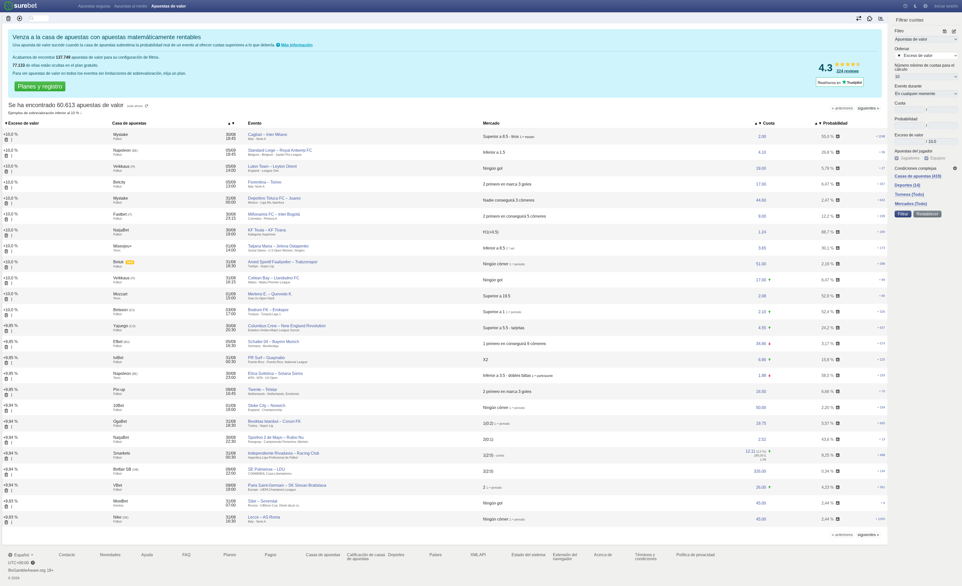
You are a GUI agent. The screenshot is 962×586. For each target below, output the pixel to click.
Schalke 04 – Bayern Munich (273, 342)
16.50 (761, 391)
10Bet (118, 405)
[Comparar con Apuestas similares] (838, 136)
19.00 (761, 168)
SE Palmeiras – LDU (266, 469)
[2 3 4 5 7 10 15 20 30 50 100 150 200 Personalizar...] (926, 76)
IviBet (118, 358)
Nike (121, 517)
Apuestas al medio (130, 6)
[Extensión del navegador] (870, 18)
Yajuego (124, 326)
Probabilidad (906, 119)
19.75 (761, 423)
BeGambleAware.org (27, 570)
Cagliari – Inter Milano (267, 134)
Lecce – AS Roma (264, 517)
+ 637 (881, 327)
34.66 (761, 344)
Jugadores (910, 158)
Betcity (119, 182)
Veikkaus (124, 166)
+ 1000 (880, 519)
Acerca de (603, 555)
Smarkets (121, 453)
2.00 (762, 136)
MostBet (120, 501)
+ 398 (881, 264)
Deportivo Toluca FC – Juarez (274, 198)
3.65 (762, 248)
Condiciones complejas (915, 168)
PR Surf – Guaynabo (266, 358)
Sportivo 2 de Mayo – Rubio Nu (276, 437)
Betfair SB (126, 469)
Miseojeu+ (122, 246)
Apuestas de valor (168, 6)
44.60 (761, 200)
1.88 (762, 375)
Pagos (270, 555)
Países (435, 555)
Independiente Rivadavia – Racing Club (283, 453)
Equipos (937, 158)
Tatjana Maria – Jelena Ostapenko (278, 246)
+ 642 (881, 200)
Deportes (396, 555)
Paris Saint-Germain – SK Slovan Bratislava (287, 485)
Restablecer (927, 214)
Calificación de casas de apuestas (366, 557)
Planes (229, 555)
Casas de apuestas (323, 555)
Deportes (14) (907, 185)
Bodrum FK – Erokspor (268, 310)
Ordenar (902, 49)
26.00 (761, 487)
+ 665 (881, 423)
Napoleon (125, 150)
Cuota (900, 103)
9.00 (762, 216)
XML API (478, 555)
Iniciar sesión (946, 6)
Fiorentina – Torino (264, 182)
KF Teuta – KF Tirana (267, 230)
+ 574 (881, 343)
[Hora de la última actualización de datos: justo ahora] (881, 18)
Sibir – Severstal (262, 501)
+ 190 (881, 232)
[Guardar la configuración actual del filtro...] (945, 31)
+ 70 (882, 391)
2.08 (762, 296)
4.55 (762, 328)
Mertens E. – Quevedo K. (270, 294)
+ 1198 (880, 136)
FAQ (186, 555)
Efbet (121, 342)
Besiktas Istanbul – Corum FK (274, 421)
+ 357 (881, 184)
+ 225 (881, 359)
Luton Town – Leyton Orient (272, 166)
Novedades (110, 555)
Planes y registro (40, 86)
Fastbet (122, 214)
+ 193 (881, 375)
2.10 (762, 312)
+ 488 (881, 455)
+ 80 (882, 296)
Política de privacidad (695, 555)
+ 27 (882, 168)
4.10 (762, 152)
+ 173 (881, 248)
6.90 (762, 360)
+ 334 (881, 407)
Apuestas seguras (94, 6)
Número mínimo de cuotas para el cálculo (924, 67)
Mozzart (120, 294)
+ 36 (882, 152)
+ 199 (881, 216)
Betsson (124, 310)
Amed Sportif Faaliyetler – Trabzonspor (282, 262)
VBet (117, 485)
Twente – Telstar (262, 389)
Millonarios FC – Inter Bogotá (274, 214)
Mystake (120, 134)
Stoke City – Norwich (266, 405)
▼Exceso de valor (21, 123)
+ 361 (881, 487)
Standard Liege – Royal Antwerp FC (280, 150)
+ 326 (881, 311)
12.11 (750, 451)
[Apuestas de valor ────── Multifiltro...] (926, 39)
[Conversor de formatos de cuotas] (859, 18)
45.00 (761, 503)
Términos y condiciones (646, 557)
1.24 (762, 232)
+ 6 (883, 503)
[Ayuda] (905, 6)
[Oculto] (9, 18)
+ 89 (882, 280)
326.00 (760, 471)
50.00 (761, 407)
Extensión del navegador (565, 557)
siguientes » (868, 108)
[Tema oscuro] (915, 6)
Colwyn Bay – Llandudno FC (273, 278)
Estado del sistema (528, 555)
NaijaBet (121, 230)
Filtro (899, 31)
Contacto (67, 555)
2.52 (762, 439)
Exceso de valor (909, 135)
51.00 (761, 264)
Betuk (118, 262)
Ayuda (147, 555)
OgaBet (120, 421)
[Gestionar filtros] (954, 31)
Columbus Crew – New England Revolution (287, 326)
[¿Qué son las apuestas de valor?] (278, 45)
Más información (297, 45)
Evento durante (908, 86)
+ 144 (881, 471)
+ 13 (882, 439)
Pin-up (119, 389)
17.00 (761, 184)
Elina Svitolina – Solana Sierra (275, 373)
